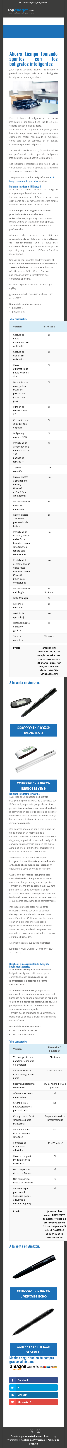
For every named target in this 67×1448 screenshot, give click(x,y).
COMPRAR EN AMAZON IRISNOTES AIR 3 (33, 786)
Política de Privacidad (33, 1439)
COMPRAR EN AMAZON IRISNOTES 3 (33, 730)
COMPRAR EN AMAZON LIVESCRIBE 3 (33, 1349)
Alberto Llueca (33, 1436)
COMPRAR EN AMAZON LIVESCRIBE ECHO (33, 1293)
